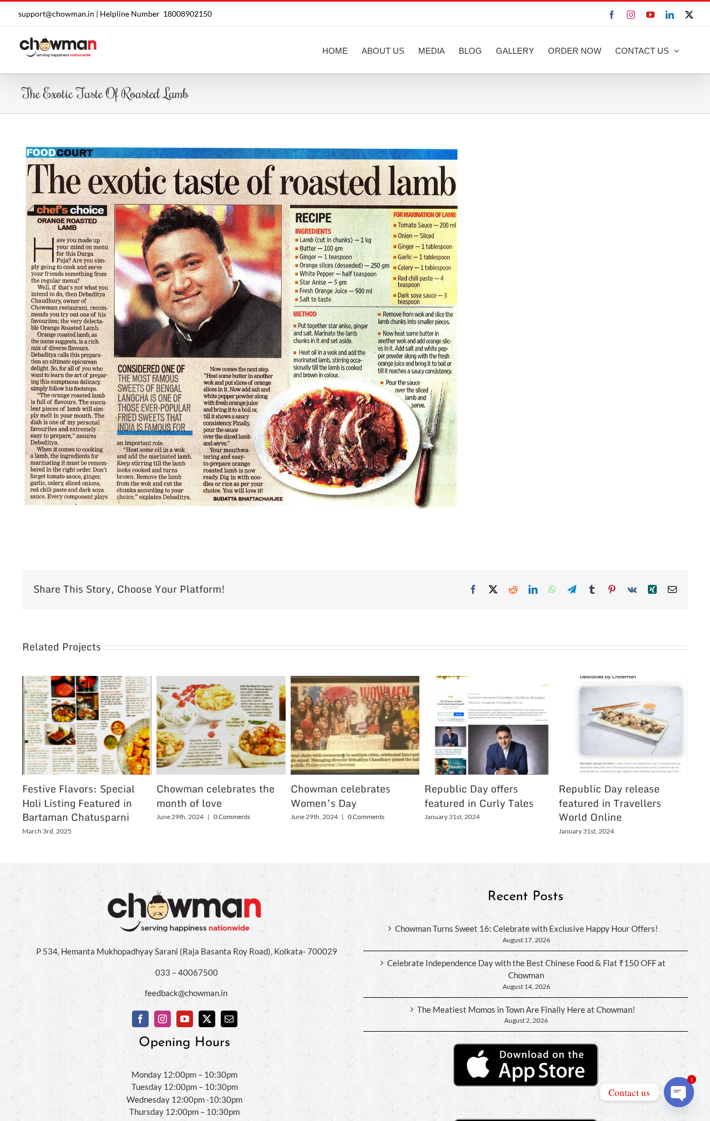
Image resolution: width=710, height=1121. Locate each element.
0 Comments (232, 816)
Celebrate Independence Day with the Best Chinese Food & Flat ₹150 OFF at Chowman (526, 969)
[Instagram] (162, 1019)
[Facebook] (140, 1019)
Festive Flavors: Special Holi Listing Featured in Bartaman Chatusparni (78, 803)
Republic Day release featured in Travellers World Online (610, 803)
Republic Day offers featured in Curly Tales (479, 795)
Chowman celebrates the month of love (215, 795)
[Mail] (229, 1019)
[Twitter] (207, 1019)
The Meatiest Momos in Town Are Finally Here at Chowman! (526, 1009)
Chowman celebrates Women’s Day (340, 795)
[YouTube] (184, 1019)
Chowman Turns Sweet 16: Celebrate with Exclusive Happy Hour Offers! (526, 928)
